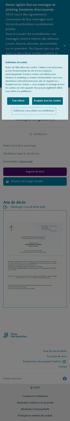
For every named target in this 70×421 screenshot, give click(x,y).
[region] (35, 87)
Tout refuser (18, 101)
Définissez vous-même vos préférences (34, 111)
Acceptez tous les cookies (47, 101)
